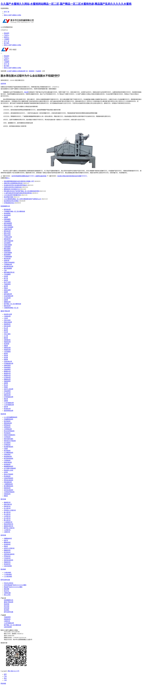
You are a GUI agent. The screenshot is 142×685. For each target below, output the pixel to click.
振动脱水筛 (7, 408)
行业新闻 (38, 71)
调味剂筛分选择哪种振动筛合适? (13, 183)
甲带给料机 (7, 556)
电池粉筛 (6, 344)
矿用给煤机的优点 (9, 203)
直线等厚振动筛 (8, 410)
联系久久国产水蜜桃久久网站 (12, 15)
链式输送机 (7, 421)
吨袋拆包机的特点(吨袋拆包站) (13, 187)
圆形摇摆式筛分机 (9, 272)
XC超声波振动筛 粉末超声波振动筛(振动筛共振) (18, 193)
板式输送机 (7, 450)
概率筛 (6, 338)
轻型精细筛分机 (5, 206)
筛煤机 (6, 387)
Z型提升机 (7, 532)
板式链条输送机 (8, 458)
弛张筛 (6, 355)
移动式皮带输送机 (9, 431)
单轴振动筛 (7, 349)
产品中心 (6, 35)
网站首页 (6, 33)
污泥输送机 (7, 437)
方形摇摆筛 (7, 274)
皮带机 (6, 472)
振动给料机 (7, 564)
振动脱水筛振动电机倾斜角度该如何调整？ (72, 176)
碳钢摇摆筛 (7, 250)
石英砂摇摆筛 (8, 252)
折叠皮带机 (7, 454)
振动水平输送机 (8, 474)
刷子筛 (6, 278)
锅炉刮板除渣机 (8, 439)
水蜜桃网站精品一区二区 (11, 307)
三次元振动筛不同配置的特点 (12, 195)
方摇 (5, 270)
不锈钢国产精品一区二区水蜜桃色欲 (14, 211)
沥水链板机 (7, 442)
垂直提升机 (7, 502)
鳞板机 (6, 496)
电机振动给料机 (8, 560)
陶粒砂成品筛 (8, 322)
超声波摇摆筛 (8, 223)
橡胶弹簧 (6, 589)
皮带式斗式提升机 (9, 548)
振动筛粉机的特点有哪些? (11, 201)
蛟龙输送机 (7, 464)
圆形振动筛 (7, 305)
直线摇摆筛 (7, 254)
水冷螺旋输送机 (8, 452)
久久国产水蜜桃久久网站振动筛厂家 (17, 71)
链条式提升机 (8, 504)
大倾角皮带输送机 (9, 492)
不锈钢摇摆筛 (8, 256)
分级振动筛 (7, 316)
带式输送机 (7, 433)
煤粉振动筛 (7, 395)
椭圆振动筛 (7, 379)
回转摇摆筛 (7, 219)
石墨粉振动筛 (8, 229)
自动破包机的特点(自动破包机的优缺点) (15, 185)
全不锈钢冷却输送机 (10, 468)
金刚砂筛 (6, 260)
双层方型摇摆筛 (8, 227)
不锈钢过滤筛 (8, 237)
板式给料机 (7, 552)
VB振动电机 (7, 572)
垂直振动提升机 (8, 526)
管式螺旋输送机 (8, 486)
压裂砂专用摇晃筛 (9, 262)
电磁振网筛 (7, 381)
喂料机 (6, 546)
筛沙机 (6, 385)
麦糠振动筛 (7, 302)
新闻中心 (6, 37)
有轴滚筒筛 (7, 367)
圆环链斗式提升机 (9, 528)
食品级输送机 (8, 456)
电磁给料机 (7, 562)
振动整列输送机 (8, 446)
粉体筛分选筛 (8, 314)
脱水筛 (26, 92)
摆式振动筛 (7, 258)
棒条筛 (6, 399)
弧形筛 (6, 406)
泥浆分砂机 (7, 320)
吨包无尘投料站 (8, 583)
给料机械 (3, 535)
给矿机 (6, 540)
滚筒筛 (6, 401)
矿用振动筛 (7, 377)
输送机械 (3, 414)
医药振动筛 (7, 209)
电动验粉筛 (7, 215)
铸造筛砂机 (7, 324)
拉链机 (6, 448)
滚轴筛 (6, 217)
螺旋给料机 (7, 542)
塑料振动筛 (7, 231)
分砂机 (6, 318)
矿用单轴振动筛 (8, 397)
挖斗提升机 (7, 508)
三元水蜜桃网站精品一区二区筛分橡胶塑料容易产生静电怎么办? (22, 199)
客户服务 (6, 43)
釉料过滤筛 (7, 233)
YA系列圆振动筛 (9, 402)
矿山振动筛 (7, 393)
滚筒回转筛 (7, 365)
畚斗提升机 (7, 512)
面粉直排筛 (7, 239)
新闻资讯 (31, 71)
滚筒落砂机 (7, 340)
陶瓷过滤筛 (7, 235)
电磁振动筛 (7, 342)
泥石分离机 (7, 334)
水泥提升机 (7, 516)
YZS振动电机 (8, 574)
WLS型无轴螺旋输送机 (10, 417)
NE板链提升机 (8, 522)
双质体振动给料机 (9, 554)
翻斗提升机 (7, 520)
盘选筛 (6, 330)
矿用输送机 (7, 444)
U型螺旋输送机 (8, 484)
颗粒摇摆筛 (7, 248)
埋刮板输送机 (8, 423)
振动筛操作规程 (8, 197)
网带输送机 (7, 425)
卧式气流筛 (7, 282)
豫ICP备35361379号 (13, 671)
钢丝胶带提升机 (8, 524)
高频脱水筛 (7, 375)
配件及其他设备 (5, 579)
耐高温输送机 (8, 482)
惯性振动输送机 (8, 480)
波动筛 (6, 357)
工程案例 (6, 39)
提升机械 (3, 499)
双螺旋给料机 (8, 538)
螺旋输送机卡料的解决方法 (12, 189)
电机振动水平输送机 (10, 441)
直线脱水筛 (7, 373)
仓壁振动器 (7, 593)
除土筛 (6, 328)
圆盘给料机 (7, 550)
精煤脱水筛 (7, 371)
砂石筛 (6, 332)
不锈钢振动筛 (8, 264)
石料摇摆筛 (7, 243)
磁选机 (6, 353)
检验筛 (6, 276)
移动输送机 (7, 476)
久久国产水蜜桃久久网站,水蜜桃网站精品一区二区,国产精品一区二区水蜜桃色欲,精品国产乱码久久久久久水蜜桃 (66, 3)
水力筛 (6, 336)
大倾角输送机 (8, 429)
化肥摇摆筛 (7, 247)
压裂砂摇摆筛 (8, 245)
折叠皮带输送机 (8, 478)
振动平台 (6, 591)
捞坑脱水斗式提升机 (10, 510)
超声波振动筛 (8, 294)
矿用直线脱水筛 (8, 363)
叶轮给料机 (7, 558)
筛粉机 (6, 288)
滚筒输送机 (7, 427)
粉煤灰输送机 (8, 462)
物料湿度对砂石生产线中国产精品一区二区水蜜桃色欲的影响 (21, 191)
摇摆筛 (6, 292)
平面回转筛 (7, 284)
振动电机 (3, 569)
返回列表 (3, 83)
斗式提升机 (7, 530)
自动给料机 (7, 544)
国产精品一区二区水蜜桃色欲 (12, 304)
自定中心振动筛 (8, 389)
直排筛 (6, 286)
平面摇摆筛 (7, 221)
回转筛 (6, 300)
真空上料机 (7, 595)
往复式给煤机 (8, 566)
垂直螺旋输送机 (8, 466)
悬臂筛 (6, 383)
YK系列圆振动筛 (9, 404)
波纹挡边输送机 (8, 490)
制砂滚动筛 (7, 326)
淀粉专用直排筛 (8, 241)
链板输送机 (7, 488)
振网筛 (6, 359)
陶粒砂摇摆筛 (8, 225)
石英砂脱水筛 (8, 361)
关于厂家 (6, 11)
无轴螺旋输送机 (8, 419)
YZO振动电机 (8, 576)
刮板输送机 (7, 494)
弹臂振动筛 (7, 347)
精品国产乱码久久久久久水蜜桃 (13, 587)
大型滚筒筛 (7, 351)
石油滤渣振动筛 (8, 296)
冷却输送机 (7, 460)
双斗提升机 (7, 518)
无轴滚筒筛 (7, 369)
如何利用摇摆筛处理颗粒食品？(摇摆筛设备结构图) (29, 176)
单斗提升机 (7, 514)
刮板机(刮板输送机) (9, 435)
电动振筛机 (7, 213)
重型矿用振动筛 (5, 311)
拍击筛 (6, 280)
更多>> (8, 178)
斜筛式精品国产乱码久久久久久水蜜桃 (15, 585)
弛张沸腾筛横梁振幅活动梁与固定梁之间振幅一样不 (19, 181)
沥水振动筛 (7, 298)
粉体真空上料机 (8, 470)
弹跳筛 (6, 345)
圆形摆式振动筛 (8, 266)
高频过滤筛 (7, 290)
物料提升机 (7, 506)
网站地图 (3, 683)
